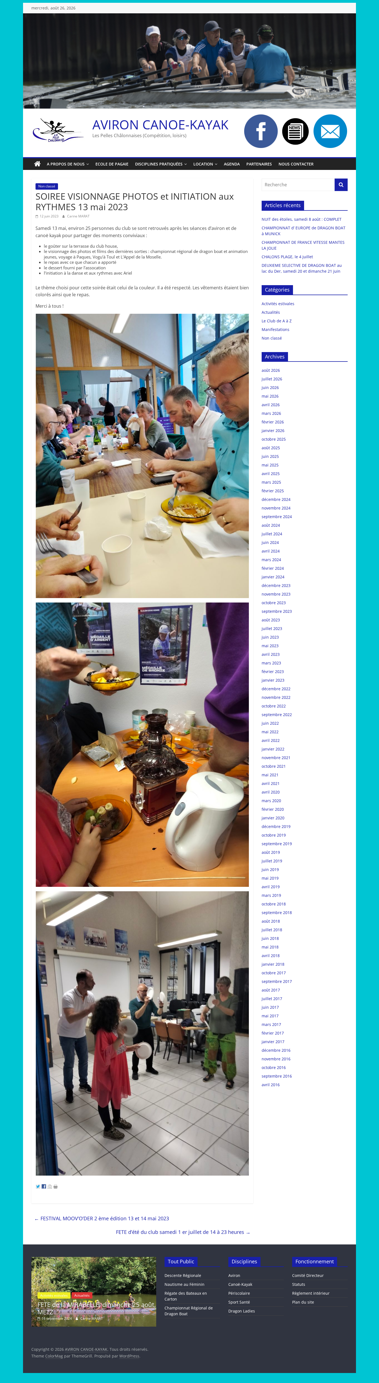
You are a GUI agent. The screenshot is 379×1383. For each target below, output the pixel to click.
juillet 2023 (272, 628)
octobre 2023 (274, 602)
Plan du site (303, 1302)
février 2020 (273, 809)
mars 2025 (271, 482)
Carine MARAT (78, 216)
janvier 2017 (273, 1041)
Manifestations (275, 329)
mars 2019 (271, 895)
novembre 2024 (276, 508)
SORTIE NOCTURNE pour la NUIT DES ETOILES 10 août (90, 1308)
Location (203, 164)
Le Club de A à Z (277, 320)
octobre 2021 (274, 766)
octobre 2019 (274, 835)
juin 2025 (270, 456)
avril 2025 (271, 473)
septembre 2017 (277, 981)
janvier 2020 (273, 817)
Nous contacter (296, 164)
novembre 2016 (276, 1058)
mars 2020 (271, 800)
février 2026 (273, 422)
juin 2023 (270, 637)
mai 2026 (270, 396)
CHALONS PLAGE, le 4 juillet (287, 256)
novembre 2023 (276, 594)
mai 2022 (270, 731)
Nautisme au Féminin (184, 1284)
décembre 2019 (276, 826)
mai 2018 (270, 947)
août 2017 (271, 990)
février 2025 (273, 490)
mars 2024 (271, 559)
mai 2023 (270, 645)
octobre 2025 (274, 439)
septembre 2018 (277, 912)
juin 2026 (270, 387)
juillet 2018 (272, 929)
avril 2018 (271, 955)
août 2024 (271, 525)
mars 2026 (271, 413)
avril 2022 (271, 740)
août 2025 (271, 447)
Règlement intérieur (311, 1293)
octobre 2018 (274, 904)
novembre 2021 (276, 757)
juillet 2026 (272, 378)
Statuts (298, 1284)
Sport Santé (239, 1302)
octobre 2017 (274, 972)
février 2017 (273, 1033)
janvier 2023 (273, 680)
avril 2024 (271, 551)
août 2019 (271, 852)
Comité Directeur (308, 1275)
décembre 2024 (276, 499)
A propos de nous (66, 164)
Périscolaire (239, 1293)
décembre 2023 (276, 585)
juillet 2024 (272, 533)
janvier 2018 (273, 964)
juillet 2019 (272, 861)
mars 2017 (271, 1024)
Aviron (234, 1275)
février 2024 (273, 568)
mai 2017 (270, 1015)
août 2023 (271, 620)
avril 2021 (271, 783)
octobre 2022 (274, 706)
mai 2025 (270, 465)
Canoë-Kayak (240, 1284)
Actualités (271, 312)
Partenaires (259, 164)
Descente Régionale (183, 1275)
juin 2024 (270, 542)
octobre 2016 (274, 1067)
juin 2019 (270, 869)
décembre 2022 (276, 688)
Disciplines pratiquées (159, 164)
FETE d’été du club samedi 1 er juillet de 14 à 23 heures (183, 1232)
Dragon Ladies (241, 1311)
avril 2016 (271, 1084)
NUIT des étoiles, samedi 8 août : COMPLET (302, 219)
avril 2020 (271, 792)
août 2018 (271, 921)
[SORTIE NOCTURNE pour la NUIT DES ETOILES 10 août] (93, 1259)
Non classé (46, 186)
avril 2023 (271, 654)
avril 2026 (271, 404)
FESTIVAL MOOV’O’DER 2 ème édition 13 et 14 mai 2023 (101, 1218)
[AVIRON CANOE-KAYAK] (37, 164)
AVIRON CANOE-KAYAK (160, 124)
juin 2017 (270, 1007)
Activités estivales (278, 303)
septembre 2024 (277, 516)
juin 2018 (270, 938)
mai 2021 (270, 774)
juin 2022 (270, 723)
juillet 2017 (272, 998)
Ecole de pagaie (111, 164)
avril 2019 (271, 886)
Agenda (232, 164)
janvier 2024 (273, 576)
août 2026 (271, 370)
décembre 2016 (276, 1050)
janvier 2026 (273, 430)
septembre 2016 (277, 1076)
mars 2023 (271, 663)
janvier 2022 (273, 749)
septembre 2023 (277, 611)
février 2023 (273, 671)
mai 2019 (270, 878)
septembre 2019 (277, 843)
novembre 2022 (276, 697)
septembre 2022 (277, 714)
